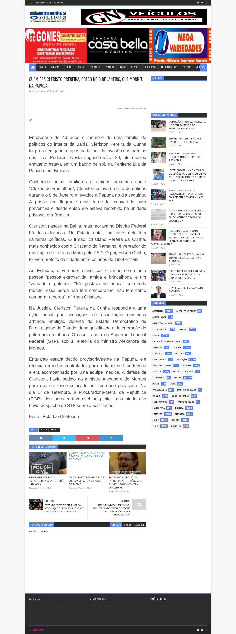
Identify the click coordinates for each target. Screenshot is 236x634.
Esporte (135, 67)
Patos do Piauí (186, 402)
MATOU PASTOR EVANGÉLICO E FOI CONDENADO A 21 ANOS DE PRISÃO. (86, 481)
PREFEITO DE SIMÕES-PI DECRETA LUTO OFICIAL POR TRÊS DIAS (185, 157)
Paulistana (158, 408)
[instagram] (205, 2)
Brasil (81, 67)
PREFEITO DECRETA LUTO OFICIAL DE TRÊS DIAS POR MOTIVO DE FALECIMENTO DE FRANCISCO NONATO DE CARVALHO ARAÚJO (177, 237)
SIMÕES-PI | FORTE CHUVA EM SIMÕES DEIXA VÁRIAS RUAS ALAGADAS (186, 257)
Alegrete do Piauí (186, 311)
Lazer (173, 384)
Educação (95, 67)
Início (31, 2)
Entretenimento (169, 67)
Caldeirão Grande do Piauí (167, 341)
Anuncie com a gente (43, 2)
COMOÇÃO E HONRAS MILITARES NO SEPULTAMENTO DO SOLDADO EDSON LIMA (187, 125)
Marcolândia (159, 390)
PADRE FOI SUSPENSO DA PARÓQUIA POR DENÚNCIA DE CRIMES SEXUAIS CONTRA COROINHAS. (126, 482)
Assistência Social (162, 323)
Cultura (179, 353)
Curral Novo (159, 360)
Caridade (157, 347)
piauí (155, 426)
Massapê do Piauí (186, 390)
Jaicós (155, 384)
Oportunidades (180, 396)
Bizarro (183, 329)
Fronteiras (158, 378)
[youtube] (202, 2)
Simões (42, 67)
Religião (180, 414)
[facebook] (197, 2)
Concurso (150, 67)
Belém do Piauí (160, 329)
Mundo (199, 67)
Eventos (156, 372)
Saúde (123, 67)
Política (110, 67)
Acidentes (157, 311)
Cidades (55, 67)
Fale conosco (58, 2)
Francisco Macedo (183, 372)
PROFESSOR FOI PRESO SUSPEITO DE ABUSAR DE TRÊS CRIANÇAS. (46, 481)
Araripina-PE (159, 317)
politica (176, 426)
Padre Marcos (159, 402)
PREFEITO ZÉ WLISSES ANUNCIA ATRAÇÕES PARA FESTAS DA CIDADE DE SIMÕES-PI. (187, 274)
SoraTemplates (36, 630)
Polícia (186, 67)
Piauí (69, 67)
